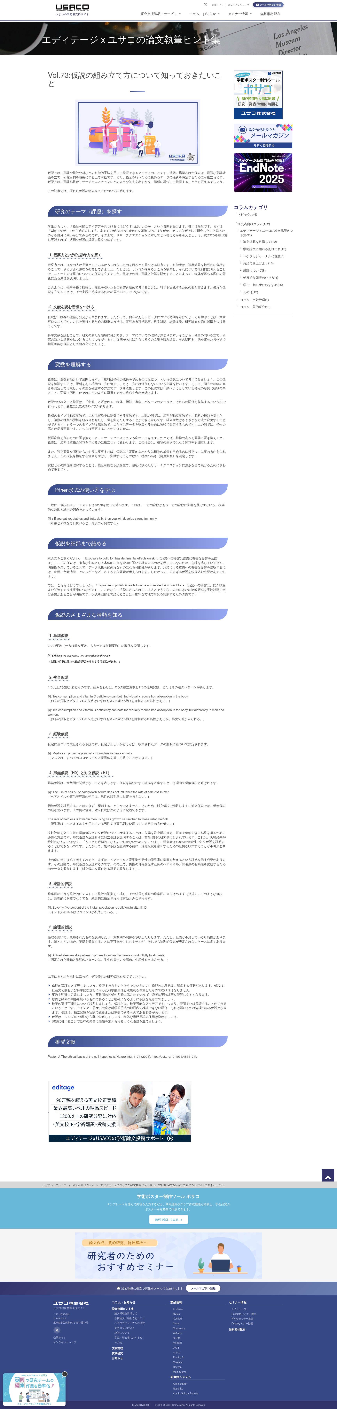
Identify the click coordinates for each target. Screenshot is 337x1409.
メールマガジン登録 (270, 4)
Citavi (176, 1323)
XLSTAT (177, 1318)
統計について (122, 1332)
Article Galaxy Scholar (185, 1393)
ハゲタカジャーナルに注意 (129, 1323)
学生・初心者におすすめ (128, 1337)
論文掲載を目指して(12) (260, 241)
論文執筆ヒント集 (123, 1308)
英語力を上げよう (124, 1327)
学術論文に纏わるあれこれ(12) (264, 248)
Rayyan (177, 1367)
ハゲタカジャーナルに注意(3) (263, 256)
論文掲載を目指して (125, 1313)
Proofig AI (178, 1357)
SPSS (176, 1338)
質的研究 (117, 1353)
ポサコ (177, 1352)
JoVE (176, 1347)
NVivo (176, 1314)
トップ (46, 1185)
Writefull (177, 1333)
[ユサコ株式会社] (72, 7)
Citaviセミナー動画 (242, 1323)
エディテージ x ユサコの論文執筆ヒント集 (126, 1185)
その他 (118, 1342)
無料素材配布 (270, 14)
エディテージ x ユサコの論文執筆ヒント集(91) (266, 232)
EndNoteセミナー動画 (243, 1314)
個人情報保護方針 (141, 1404)
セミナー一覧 (239, 1309)
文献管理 (117, 1348)
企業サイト (217, 4)
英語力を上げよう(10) (258, 263)
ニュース (61, 1185)
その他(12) (250, 291)
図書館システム (180, 1377)
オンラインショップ (238, 4)
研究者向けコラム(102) (254, 224)
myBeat (177, 1342)
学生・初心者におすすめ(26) (263, 284)
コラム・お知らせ (202, 14)
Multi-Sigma (179, 1372)
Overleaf (178, 1362)
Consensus (179, 1328)
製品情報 (176, 1302)
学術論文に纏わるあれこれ (129, 1318)
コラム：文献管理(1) (254, 299)
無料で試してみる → (168, 1219)
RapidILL (178, 1388)
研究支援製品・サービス (159, 14)
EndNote (178, 1309)
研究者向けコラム (83, 1185)
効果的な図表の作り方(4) (260, 277)
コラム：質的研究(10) (255, 306)
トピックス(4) (247, 214)
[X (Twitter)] (206, 5)
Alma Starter (180, 1383)
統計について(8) (254, 270)
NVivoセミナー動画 (242, 1318)
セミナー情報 (238, 14)
